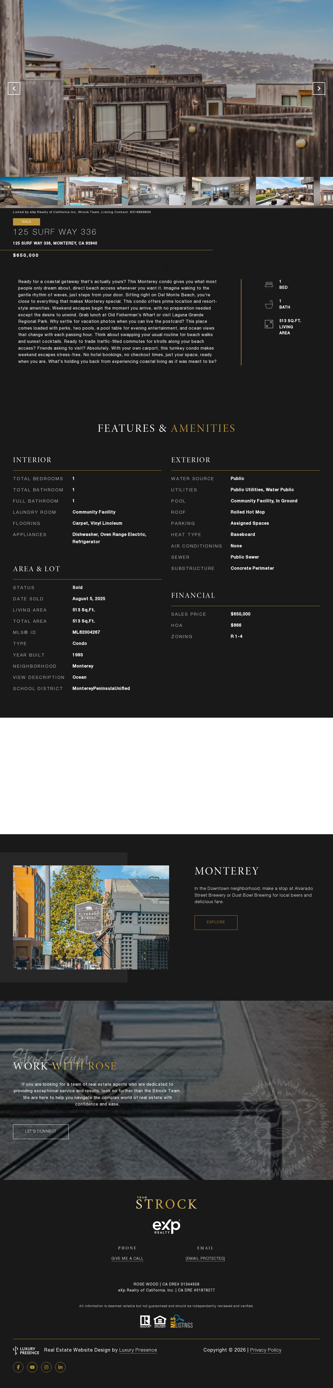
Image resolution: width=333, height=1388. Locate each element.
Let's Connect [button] (40, 1132)
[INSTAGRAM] (46, 1367)
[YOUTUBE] (32, 1367)
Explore (216, 922)
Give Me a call (128, 1259)
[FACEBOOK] (18, 1367)
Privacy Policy (265, 1350)
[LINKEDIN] (60, 1367)
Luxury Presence (138, 1350)
